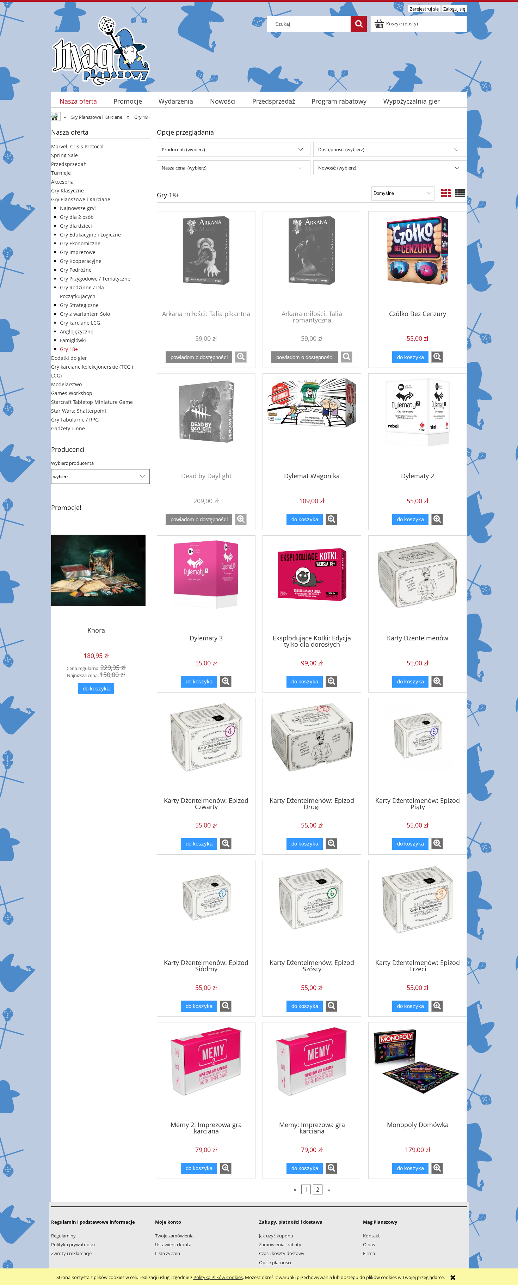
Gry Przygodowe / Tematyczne (95, 278)
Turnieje (61, 173)
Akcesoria (62, 181)
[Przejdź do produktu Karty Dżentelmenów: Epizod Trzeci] (417, 909)
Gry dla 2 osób (77, 217)
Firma (369, 1253)
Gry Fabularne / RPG (75, 419)
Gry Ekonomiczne (80, 243)
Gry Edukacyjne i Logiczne (90, 234)
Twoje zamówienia (174, 1235)
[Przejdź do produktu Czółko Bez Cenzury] (417, 260)
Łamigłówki (73, 340)
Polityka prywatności (73, 1244)
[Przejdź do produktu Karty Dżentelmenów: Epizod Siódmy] (206, 909)
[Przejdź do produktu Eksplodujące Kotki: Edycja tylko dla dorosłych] (311, 584)
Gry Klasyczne (67, 190)
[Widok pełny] (460, 193)
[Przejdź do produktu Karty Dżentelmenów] (417, 584)
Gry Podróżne (76, 269)
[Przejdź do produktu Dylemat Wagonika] (311, 422)
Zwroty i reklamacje (71, 1253)
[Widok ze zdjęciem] (446, 193)
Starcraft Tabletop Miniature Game (92, 402)
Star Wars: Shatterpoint (78, 410)
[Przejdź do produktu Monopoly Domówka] (417, 1071)
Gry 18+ (69, 349)
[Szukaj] (359, 24)
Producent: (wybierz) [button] (183, 149)
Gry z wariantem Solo (85, 314)
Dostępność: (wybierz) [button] (341, 149)
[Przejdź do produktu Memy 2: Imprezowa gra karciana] (206, 1071)
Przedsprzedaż (68, 164)
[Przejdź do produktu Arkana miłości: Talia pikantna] (206, 260)
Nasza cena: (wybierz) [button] (184, 168)
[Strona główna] (100, 50)
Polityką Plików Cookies (218, 1277)
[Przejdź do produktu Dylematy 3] (206, 584)
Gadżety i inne (68, 428)
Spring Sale (64, 155)
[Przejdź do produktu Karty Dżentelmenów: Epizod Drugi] (311, 747)
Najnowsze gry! (78, 208)
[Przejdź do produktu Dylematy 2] (417, 422)
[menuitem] (78, 101)
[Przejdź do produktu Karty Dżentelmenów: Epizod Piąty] (417, 747)
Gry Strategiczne (79, 305)
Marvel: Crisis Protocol (77, 146)
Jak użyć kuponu (276, 1235)
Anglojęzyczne (76, 331)
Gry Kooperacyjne (80, 261)
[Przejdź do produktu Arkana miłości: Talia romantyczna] (311, 260)
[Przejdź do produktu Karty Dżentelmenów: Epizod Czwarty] (206, 747)
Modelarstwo (66, 384)
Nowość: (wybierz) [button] (337, 168)
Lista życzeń (167, 1253)
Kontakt (371, 1235)
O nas (369, 1244)
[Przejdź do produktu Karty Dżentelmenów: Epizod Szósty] (311, 909)
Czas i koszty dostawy (281, 1253)
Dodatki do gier (69, 358)
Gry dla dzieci (76, 225)
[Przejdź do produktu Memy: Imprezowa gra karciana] (311, 1071)
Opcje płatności (275, 1262)
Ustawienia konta (173, 1244)
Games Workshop (71, 393)
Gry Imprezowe (77, 252)
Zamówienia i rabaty (280, 1244)
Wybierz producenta (72, 463)
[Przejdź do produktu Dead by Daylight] (206, 422)
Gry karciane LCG (80, 322)
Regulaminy (63, 1235)
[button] (241, 357)
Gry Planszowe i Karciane (80, 199)
